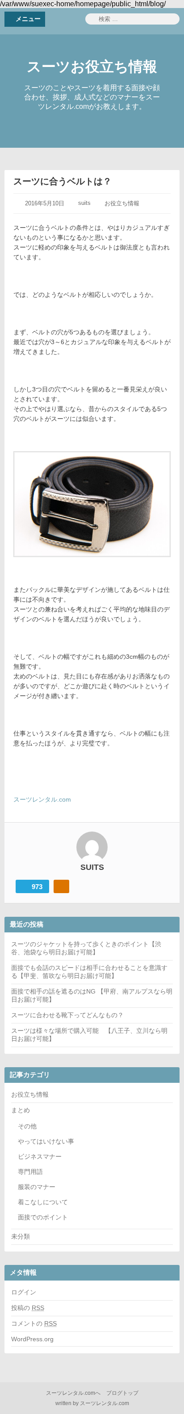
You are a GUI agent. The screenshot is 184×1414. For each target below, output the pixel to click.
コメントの (34, 1323)
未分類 (20, 1236)
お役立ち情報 (122, 203)
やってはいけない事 (46, 1141)
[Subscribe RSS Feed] (61, 886)
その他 (27, 1126)
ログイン (23, 1292)
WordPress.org (32, 1339)
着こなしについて (43, 1202)
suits (84, 203)
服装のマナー (36, 1186)
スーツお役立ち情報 (92, 66)
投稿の (27, 1307)
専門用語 (30, 1171)
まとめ (20, 1110)
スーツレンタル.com (42, 799)
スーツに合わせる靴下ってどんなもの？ (67, 1015)
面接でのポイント (43, 1217)
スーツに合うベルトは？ (62, 181)
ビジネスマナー (40, 1156)
